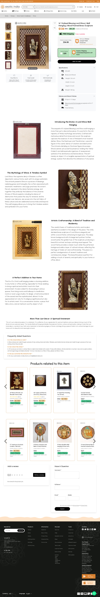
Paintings (30, 542)
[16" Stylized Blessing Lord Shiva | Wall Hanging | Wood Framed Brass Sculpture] (8, 26)
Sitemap (70, 551)
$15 (64, 53)
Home (6, 16)
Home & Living (31, 545)
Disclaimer (43, 529)
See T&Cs (17, 81)
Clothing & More (31, 539)
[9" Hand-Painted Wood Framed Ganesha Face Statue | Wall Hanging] (87, 442)
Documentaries (58, 542)
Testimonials (57, 545)
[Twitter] (85, 529)
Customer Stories (58, 548)
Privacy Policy (84, 505)
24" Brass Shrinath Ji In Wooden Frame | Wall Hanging (16, 394)
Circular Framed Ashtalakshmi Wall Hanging (86, 394)
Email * (57, 495)
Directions (84, 551)
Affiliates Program (72, 542)
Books (29, 532)
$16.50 (66, 42)
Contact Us (70, 529)
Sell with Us (70, 536)
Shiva (34, 16)
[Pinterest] (88, 529)
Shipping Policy (44, 539)
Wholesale (70, 539)
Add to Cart (76, 61)
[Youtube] (95, 529)
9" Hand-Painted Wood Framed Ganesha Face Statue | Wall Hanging (87, 446)
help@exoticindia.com (36, 356)
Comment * (58, 470)
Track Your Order (72, 545)
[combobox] (53, 7)
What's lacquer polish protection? (86, 44)
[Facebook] (83, 529)
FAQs (56, 532)
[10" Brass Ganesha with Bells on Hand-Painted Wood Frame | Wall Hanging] (40, 442)
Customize (70, 532)
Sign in (81, 1)
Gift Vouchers (71, 548)
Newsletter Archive (59, 536)
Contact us (90, 1)
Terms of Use (76, 505)
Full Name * (58, 484)
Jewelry (29, 536)
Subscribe (21, 530)
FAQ (98, 1)
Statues (12, 16)
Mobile (70, 495)
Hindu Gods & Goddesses (24, 16)
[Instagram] (90, 529)
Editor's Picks (58, 551)
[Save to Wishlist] (55, 24)
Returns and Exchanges (73, 103)
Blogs (56, 539)
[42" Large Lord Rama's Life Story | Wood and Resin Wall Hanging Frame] (40, 390)
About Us (57, 529)
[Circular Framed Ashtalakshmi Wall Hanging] (87, 390)
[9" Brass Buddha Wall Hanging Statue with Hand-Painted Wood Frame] (64, 442)
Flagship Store (86, 544)
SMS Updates (71, 554)
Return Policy (60, 351)
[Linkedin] (92, 529)
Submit (62, 509)
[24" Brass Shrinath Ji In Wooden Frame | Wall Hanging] (16, 390)
